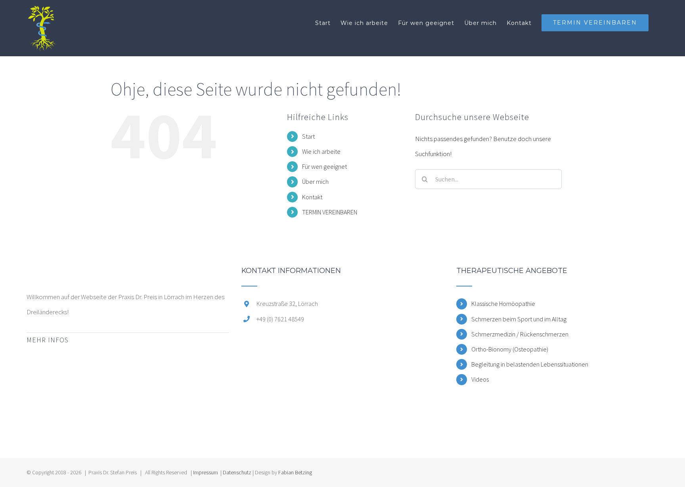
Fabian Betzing (295, 472)
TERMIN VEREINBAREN (329, 212)
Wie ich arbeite (321, 151)
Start (308, 136)
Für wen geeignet (324, 166)
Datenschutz (237, 472)
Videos (480, 379)
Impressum (205, 472)
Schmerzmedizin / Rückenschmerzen (519, 334)
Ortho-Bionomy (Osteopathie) (509, 349)
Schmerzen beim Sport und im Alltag (518, 319)
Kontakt (312, 197)
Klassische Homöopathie (503, 303)
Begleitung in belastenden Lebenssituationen (529, 364)
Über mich (315, 181)
